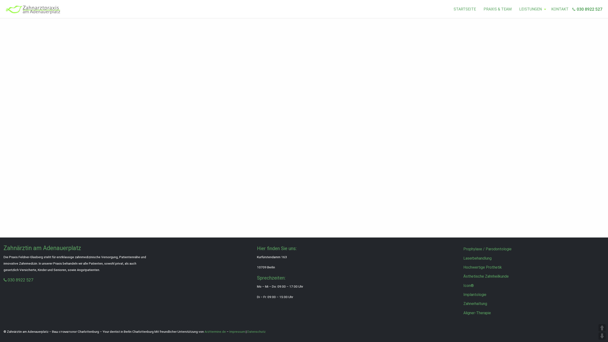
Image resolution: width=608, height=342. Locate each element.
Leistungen (530, 9)
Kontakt (560, 9)
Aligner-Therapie (477, 313)
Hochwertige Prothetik (482, 267)
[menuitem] (465, 9)
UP (602, 327)
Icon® (468, 285)
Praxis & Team (498, 9)
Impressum (237, 331)
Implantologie (474, 294)
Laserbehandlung (477, 258)
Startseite (465, 9)
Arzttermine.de (215, 331)
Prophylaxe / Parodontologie (487, 249)
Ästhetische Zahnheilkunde (486, 276)
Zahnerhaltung (475, 303)
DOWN (602, 336)
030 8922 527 (589, 9)
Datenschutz (256, 331)
